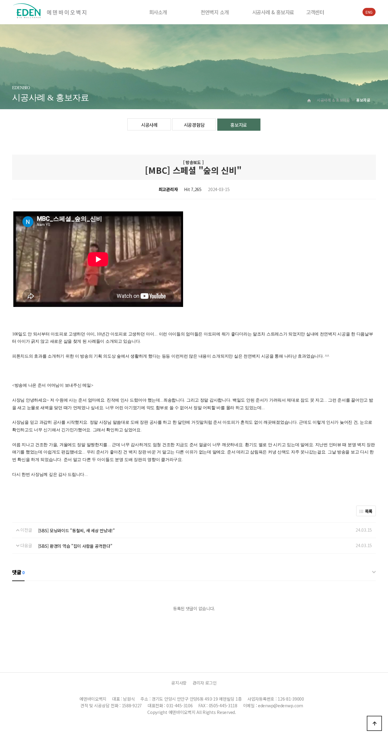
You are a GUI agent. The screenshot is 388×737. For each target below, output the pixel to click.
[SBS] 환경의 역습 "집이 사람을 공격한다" (75, 546)
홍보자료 (238, 124)
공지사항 (179, 683)
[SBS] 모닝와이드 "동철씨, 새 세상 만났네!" (76, 530)
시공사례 (149, 124)
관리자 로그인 (204, 683)
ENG (369, 12)
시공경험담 (194, 124)
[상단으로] (374, 723)
